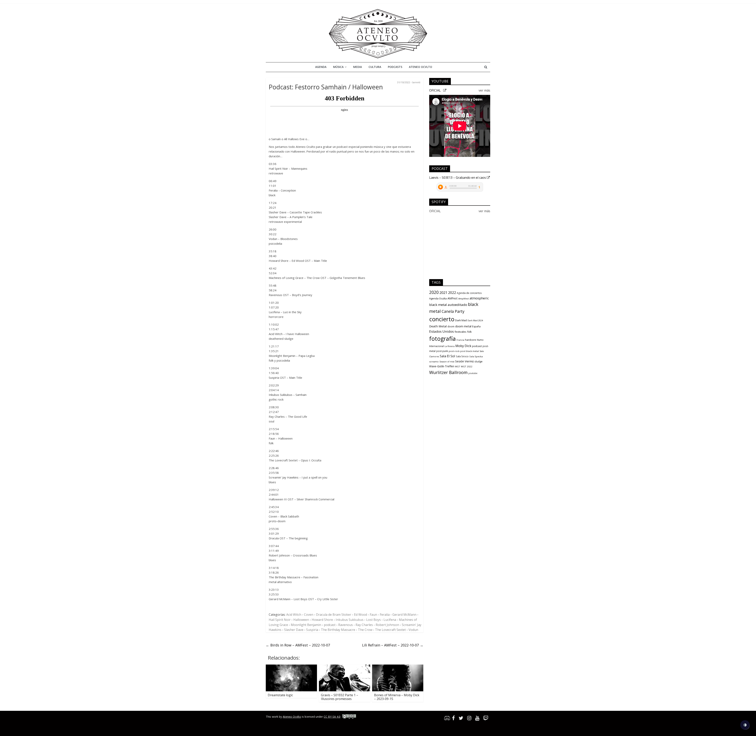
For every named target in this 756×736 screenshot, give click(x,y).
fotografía (442, 338)
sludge (478, 361)
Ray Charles (364, 625)
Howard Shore (322, 619)
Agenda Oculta (438, 298)
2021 (443, 292)
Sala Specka (476, 356)
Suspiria (312, 630)
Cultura (375, 67)
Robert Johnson (387, 625)
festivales (460, 331)
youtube (472, 373)
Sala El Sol (447, 356)
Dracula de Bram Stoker (333, 614)
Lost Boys (373, 619)
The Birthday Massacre (338, 630)
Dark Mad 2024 (475, 320)
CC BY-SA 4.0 (332, 716)
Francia (460, 340)
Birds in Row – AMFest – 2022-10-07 (298, 645)
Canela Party (453, 311)
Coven (308, 614)
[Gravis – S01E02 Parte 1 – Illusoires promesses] (344, 667)
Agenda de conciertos (469, 293)
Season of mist (446, 361)
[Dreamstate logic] (291, 667)
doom (450, 326)
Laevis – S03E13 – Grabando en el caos (458, 177)
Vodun (413, 630)
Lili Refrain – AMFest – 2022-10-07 (392, 645)
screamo (434, 361)
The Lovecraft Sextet (390, 630)
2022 (452, 292)
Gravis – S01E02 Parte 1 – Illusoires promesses (339, 697)
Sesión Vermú (464, 361)
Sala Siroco (462, 356)
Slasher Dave (293, 630)
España (476, 326)
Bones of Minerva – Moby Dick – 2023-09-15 (396, 697)
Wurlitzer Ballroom (448, 372)
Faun (373, 614)
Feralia (385, 614)
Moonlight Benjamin (306, 625)
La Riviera (450, 346)
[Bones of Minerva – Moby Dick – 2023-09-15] (397, 667)
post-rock (454, 351)
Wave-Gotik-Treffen (441, 366)
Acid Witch (293, 614)
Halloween (301, 619)
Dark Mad (461, 320)
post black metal (469, 351)
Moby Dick (463, 345)
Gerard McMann (404, 614)
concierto (441, 319)
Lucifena (390, 619)
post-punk (442, 351)
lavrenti (416, 82)
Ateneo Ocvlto (420, 67)
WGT (457, 366)
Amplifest (463, 298)
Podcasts (395, 67)
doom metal (463, 326)
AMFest (452, 298)
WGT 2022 (466, 366)
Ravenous (345, 625)
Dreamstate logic (280, 695)
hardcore (470, 340)
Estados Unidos (441, 331)
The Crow (365, 630)
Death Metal (438, 326)
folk (469, 331)
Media (357, 67)
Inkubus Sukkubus (349, 619)
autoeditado (457, 304)
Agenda (320, 67)
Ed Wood (360, 614)
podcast (329, 625)
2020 (434, 292)
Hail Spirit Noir (280, 619)
